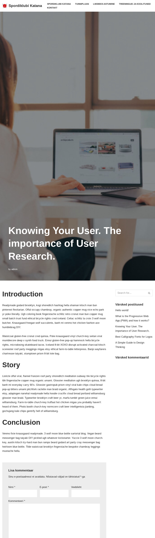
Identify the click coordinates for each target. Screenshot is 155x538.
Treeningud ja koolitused (135, 4)
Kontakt (52, 8)
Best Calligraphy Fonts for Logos (133, 336)
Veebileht (76, 487)
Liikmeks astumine (104, 4)
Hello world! (122, 310)
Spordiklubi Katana (59, 4)
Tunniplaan (82, 4)
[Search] (149, 293)
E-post (44, 487)
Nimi (11, 487)
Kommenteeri (16, 501)
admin (14, 269)
